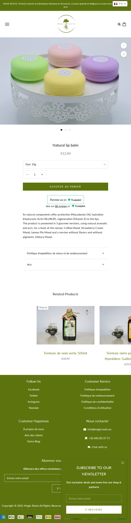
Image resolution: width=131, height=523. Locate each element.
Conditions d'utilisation (97, 407)
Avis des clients (34, 435)
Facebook (33, 389)
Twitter (33, 395)
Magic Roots (31, 505)
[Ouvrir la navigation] (7, 24)
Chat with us (99, 446)
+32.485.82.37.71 (99, 438)
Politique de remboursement (97, 395)
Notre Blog (33, 441)
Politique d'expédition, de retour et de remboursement (57, 253)
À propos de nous (33, 429)
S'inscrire (94, 509)
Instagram (34, 401)
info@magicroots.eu (99, 429)
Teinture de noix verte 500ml (65, 353)
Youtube (34, 407)
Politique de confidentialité (97, 401)
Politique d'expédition (97, 389)
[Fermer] (122, 462)
